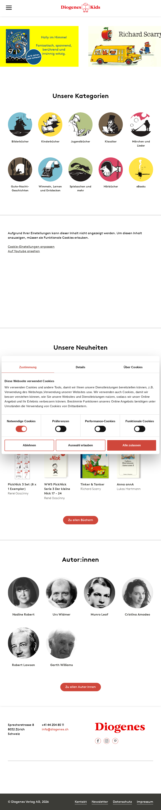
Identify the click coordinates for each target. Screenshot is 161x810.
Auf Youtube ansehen (24, 251)
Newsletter (100, 802)
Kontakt (81, 802)
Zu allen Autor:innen (80, 687)
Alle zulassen (132, 445)
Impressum (145, 802)
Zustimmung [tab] (28, 367)
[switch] (60, 429)
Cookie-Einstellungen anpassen (31, 246)
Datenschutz (122, 802)
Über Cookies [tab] (133, 367)
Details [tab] (80, 367)
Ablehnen (29, 445)
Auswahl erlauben (80, 445)
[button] (151, 46)
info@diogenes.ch (55, 729)
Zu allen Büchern (80, 520)
